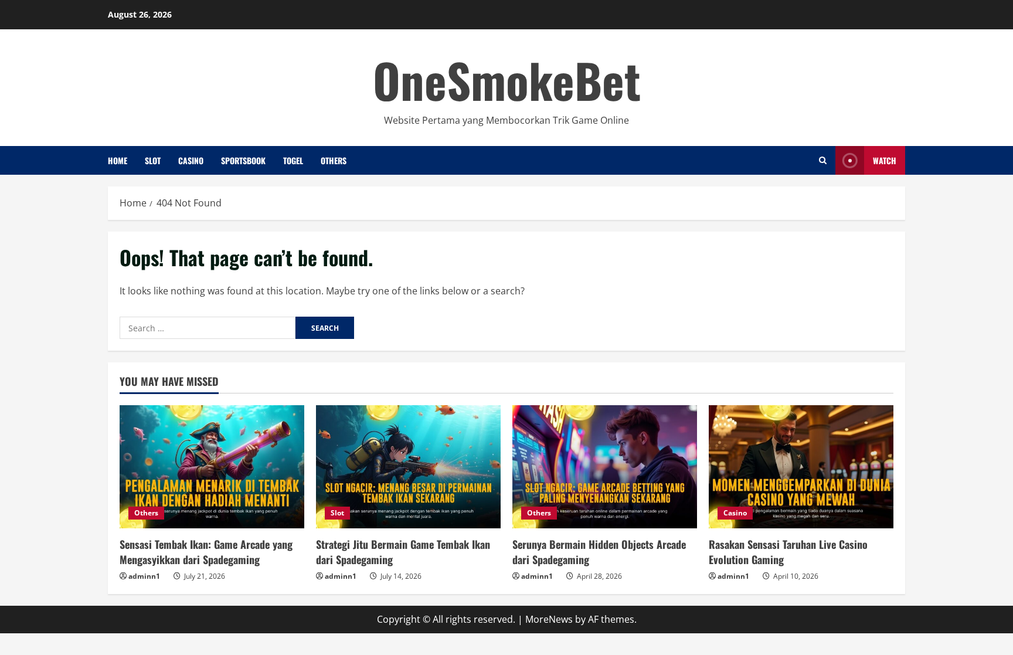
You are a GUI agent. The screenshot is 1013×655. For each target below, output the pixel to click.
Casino (190, 160)
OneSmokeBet (507, 79)
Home (117, 160)
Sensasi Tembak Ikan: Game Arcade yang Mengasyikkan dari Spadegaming (206, 551)
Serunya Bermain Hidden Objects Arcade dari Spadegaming (599, 551)
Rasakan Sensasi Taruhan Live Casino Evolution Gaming (788, 551)
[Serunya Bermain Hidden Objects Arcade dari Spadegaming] (604, 466)
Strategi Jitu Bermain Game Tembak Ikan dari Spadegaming (403, 551)
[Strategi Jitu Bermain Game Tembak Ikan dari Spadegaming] (408, 466)
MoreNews (549, 619)
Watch (884, 160)
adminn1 (144, 576)
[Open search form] (823, 160)
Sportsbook (243, 160)
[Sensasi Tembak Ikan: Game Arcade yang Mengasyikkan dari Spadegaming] (212, 466)
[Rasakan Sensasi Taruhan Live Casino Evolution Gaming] (801, 466)
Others (333, 160)
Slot (153, 160)
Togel (293, 160)
